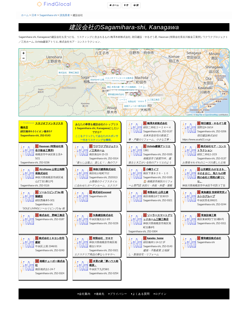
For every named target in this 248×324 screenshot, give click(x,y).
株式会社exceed (102, 192)
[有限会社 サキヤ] (135, 94)
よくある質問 (141, 293)
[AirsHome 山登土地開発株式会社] (104, 73)
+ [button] (23, 53)
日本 (34, 15)
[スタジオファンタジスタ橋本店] (118, 71)
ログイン (161, 293)
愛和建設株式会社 (116, 94)
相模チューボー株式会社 (135, 105)
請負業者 (65, 15)
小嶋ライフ (152, 169)
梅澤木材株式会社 (157, 123)
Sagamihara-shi (48, 15)
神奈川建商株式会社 (104, 169)
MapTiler (199, 114)
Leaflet (189, 114)
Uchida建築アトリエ (158, 146)
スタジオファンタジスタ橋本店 (119, 77)
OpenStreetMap (211, 114)
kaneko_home (155, 238)
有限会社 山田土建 (157, 192)
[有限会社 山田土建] (132, 94)
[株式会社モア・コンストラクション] (113, 72)
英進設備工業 (208, 215)
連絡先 (100, 293)
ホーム (115, 5)
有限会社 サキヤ (136, 101)
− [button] (23, 58)
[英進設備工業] (139, 94)
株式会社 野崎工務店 (69, 72)
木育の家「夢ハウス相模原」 (125, 86)
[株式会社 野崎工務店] (68, 66)
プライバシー (118, 293)
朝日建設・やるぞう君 (213, 123)
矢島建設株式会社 (103, 215)
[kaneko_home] (118, 73)
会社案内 (84, 293)
